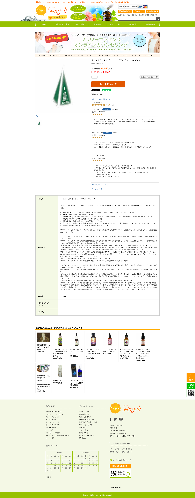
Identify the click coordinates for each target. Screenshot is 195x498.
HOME (44, 24)
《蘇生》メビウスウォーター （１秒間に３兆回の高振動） (76, 383)
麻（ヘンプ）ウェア (52, 425)
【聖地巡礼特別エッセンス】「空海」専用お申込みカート (43, 347)
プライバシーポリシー (86, 425)
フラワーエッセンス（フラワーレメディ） (71, 55)
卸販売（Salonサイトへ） (87, 419)
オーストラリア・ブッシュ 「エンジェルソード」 (76, 352)
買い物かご (83, 438)
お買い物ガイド (84, 414)
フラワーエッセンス (52, 417)
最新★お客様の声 (85, 417)
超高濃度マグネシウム (60, 380)
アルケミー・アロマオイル (54, 414)
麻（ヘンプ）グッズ (52, 422)
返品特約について (97, 94)
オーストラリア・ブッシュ (95, 55)
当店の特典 (97, 24)
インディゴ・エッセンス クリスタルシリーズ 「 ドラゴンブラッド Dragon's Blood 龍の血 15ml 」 (143, 354)
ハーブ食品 (49, 430)
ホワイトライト (111, 55)
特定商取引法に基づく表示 (88, 422)
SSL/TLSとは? (116, 487)
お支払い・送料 (115, 24)
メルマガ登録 (83, 430)
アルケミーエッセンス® (53, 411)
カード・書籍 (50, 438)
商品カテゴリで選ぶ (62, 24)
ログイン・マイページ (86, 435)
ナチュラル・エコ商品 (53, 433)
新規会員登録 (133, 24)
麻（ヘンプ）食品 (51, 419)
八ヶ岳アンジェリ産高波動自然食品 (57, 435)
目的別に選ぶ (79, 24)
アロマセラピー (51, 427)
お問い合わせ (150, 24)
